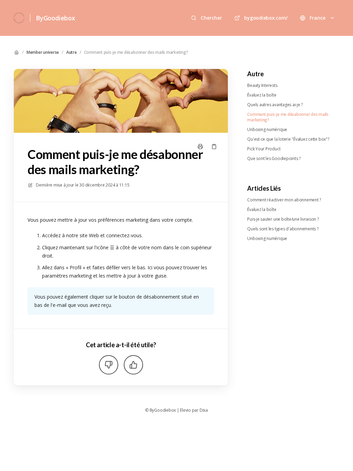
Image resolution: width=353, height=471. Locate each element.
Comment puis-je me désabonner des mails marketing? (136, 52)
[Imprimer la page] (200, 146)
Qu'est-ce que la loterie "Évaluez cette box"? (288, 139)
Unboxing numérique (267, 129)
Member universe (43, 52)
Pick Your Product (263, 149)
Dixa (204, 410)
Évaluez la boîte (261, 95)
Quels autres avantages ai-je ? (275, 105)
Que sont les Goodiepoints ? (274, 158)
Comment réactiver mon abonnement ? (284, 200)
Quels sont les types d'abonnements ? (282, 229)
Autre (71, 52)
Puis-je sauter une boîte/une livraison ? (283, 219)
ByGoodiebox (55, 18)
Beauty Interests (262, 85)
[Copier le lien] (214, 146)
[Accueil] (19, 18)
